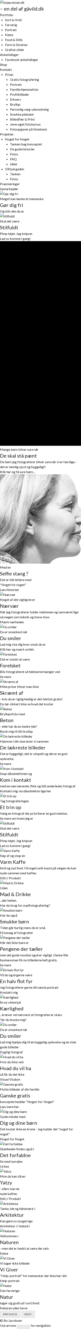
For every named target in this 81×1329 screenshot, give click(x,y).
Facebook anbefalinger (21, 60)
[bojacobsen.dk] (12, 2)
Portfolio (6, 15)
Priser (9, 74)
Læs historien (9, 590)
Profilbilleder (19, 94)
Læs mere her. (9, 1107)
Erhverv (15, 99)
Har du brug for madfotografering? (25, 905)
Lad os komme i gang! (15, 238)
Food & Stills (14, 40)
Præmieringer (10, 184)
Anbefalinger (9, 55)
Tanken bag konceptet (26, 144)
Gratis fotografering (24, 79)
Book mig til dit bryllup (16, 731)
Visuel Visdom (10, 1079)
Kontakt (6, 69)
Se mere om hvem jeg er (16, 818)
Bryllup (15, 104)
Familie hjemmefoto (24, 89)
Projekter (7, 134)
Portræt (11, 30)
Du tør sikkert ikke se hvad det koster (26, 704)
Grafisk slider (14, 50)
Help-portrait (10, 1281)
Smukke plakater (22, 114)
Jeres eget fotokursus (25, 124)
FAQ (13, 159)
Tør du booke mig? (13, 1020)
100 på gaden (14, 169)
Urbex (4, 1166)
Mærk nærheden (12, 622)
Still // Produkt (10, 878)
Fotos (14, 154)
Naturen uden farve (13, 1308)
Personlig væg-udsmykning (29, 109)
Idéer (13, 164)
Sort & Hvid (13, 20)
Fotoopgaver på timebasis (28, 129)
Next (28, 1314)
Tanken (15, 174)
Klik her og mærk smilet (17, 649)
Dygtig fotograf (11, 1052)
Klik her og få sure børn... (17, 472)
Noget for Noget (17, 139)
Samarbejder (9, 189)
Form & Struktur (16, 45)
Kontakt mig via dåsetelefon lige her (25, 791)
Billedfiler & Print (22, 119)
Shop (3, 64)
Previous (10, 1314)
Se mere (5, 677)
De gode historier (22, 149)
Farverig (11, 25)
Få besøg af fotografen (16, 933)
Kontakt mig (9, 992)
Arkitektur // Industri (15, 1226)
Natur (9, 35)
